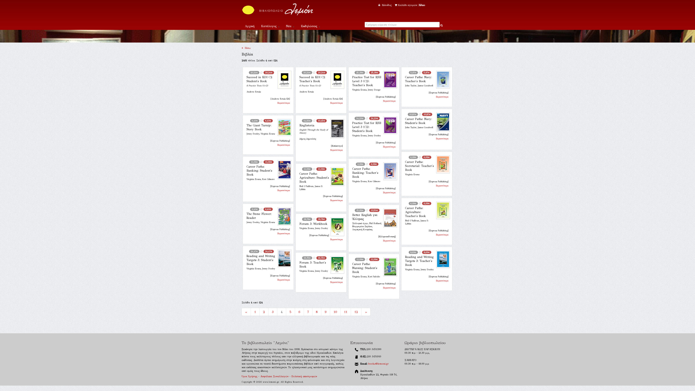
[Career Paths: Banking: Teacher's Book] (389, 171)
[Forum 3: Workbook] (336, 226)
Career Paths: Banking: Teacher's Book (365, 173)
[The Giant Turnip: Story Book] (283, 127)
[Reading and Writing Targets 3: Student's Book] (283, 258)
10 (335, 312)
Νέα (289, 26)
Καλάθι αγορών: (411, 5)
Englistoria (306, 125)
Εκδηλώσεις (309, 26)
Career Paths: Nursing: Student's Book (364, 268)
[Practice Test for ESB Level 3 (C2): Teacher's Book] (389, 79)
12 (356, 312)
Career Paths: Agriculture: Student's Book (314, 178)
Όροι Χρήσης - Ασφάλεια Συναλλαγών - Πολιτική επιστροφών (279, 376)
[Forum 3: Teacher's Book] (336, 265)
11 (345, 312)
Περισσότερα (283, 103)
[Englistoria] (336, 128)
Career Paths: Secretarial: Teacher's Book (419, 166)
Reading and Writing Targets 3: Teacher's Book (419, 261)
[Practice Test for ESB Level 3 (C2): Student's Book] (389, 125)
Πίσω (247, 48)
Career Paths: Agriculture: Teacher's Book (415, 212)
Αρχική (249, 26)
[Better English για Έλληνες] (389, 218)
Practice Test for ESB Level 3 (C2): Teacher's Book (366, 81)
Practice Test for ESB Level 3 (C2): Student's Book (366, 127)
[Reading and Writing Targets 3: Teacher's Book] (441, 259)
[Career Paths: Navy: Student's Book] (441, 122)
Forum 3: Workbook (313, 224)
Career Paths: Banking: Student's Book (259, 170)
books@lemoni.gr (378, 363)
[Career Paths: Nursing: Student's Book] (389, 267)
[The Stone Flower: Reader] (283, 216)
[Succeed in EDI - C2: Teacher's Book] (336, 80)
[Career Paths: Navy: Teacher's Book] (441, 79)
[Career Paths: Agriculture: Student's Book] (336, 176)
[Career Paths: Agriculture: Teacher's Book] (441, 210)
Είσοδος (387, 5)
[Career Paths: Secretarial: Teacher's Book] (441, 164)
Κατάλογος (269, 26)
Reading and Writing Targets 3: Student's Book (261, 260)
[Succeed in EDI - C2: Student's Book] (283, 80)
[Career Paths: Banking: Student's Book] (283, 169)
